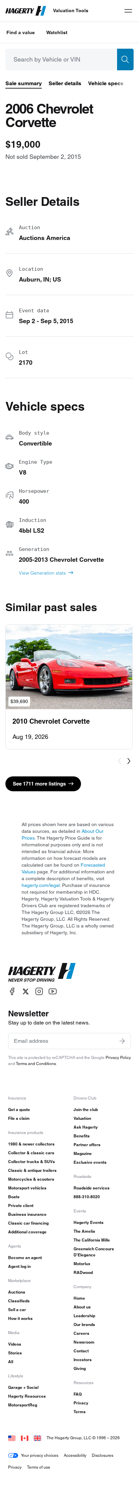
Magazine (83, 1153)
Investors (83, 1359)
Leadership (84, 1315)
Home (79, 1298)
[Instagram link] (39, 991)
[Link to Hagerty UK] (37, 1438)
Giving (80, 1368)
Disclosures (102, 1455)
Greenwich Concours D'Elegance (94, 1252)
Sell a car (17, 1309)
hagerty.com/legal (41, 885)
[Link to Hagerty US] (12, 1438)
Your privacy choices (39, 1455)
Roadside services (92, 1188)
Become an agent (25, 1257)
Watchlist (56, 32)
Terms (80, 1411)
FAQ (78, 1394)
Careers (81, 1333)
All (10, 1361)
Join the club (86, 1109)
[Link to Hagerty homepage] (42, 972)
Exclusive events (90, 1162)
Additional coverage (27, 1232)
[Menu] (128, 11)
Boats (14, 1197)
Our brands (84, 1324)
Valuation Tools (70, 10)
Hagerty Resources (27, 1396)
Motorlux (82, 1263)
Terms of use (38, 1467)
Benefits (82, 1136)
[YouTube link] (52, 991)
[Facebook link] (12, 991)
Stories (15, 1353)
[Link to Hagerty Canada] (24, 1438)
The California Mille (92, 1240)
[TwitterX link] (25, 991)
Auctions (16, 1292)
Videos (14, 1344)
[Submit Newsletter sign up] (122, 1041)
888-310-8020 (87, 1197)
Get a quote (19, 1109)
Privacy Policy (118, 1057)
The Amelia (84, 1231)
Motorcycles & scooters (31, 1179)
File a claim (19, 1118)
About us (82, 1307)
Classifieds (19, 1301)
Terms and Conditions (36, 1063)
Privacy (81, 1403)
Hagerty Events (89, 1222)
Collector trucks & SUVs (31, 1161)
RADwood (83, 1272)
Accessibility (75, 1455)
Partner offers (87, 1144)
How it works (20, 1318)
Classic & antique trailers (32, 1170)
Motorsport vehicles (27, 1188)
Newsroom (84, 1342)
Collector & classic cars (31, 1153)
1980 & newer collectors (31, 1144)
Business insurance (27, 1214)
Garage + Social (23, 1387)
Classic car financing (28, 1223)
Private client (20, 1205)
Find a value (20, 32)
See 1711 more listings (39, 784)
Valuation (82, 1118)
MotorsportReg (22, 1405)
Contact (81, 1351)
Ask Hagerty (86, 1127)
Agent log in (19, 1266)
